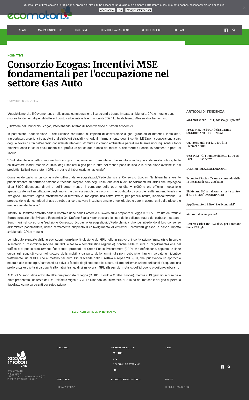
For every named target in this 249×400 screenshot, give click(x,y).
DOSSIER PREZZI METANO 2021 (206, 168)
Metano (118, 353)
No (120, 10)
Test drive (81, 30)
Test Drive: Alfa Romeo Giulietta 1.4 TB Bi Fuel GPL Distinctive (212, 157)
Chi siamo (179, 30)
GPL (115, 358)
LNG (115, 370)
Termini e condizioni (177, 387)
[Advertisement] (215, 78)
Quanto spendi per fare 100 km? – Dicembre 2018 (208, 144)
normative (15, 55)
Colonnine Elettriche (126, 364)
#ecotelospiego (151, 30)
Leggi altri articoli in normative (94, 311)
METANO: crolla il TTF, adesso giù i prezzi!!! (213, 120)
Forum (169, 379)
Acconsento (107, 10)
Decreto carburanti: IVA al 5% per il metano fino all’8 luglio (213, 225)
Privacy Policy (66, 387)
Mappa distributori (50, 30)
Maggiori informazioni (139, 10)
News (22, 30)
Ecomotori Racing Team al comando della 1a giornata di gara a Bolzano (213, 180)
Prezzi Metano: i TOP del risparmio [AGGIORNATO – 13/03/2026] (208, 131)
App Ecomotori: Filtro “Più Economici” (210, 204)
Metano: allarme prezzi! (201, 214)
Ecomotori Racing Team (114, 30)
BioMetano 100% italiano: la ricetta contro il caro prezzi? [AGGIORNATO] (213, 193)
